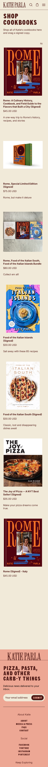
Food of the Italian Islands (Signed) (18, 339)
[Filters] (41, 43)
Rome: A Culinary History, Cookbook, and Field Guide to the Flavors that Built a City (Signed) (22, 103)
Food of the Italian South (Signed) (22, 414)
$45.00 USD (10, 111)
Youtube (24, 748)
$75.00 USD (10, 191)
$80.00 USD (10, 268)
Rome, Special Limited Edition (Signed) (20, 185)
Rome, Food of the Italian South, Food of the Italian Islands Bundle (22, 262)
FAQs (24, 727)
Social (24, 738)
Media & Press (24, 724)
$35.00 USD (10, 498)
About (24, 720)
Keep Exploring (24, 762)
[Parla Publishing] (15, 5)
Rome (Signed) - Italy (15, 571)
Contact (24, 730)
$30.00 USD (10, 345)
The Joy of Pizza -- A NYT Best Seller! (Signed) (21, 493)
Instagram (24, 751)
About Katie (24, 714)
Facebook (24, 744)
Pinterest (24, 754)
